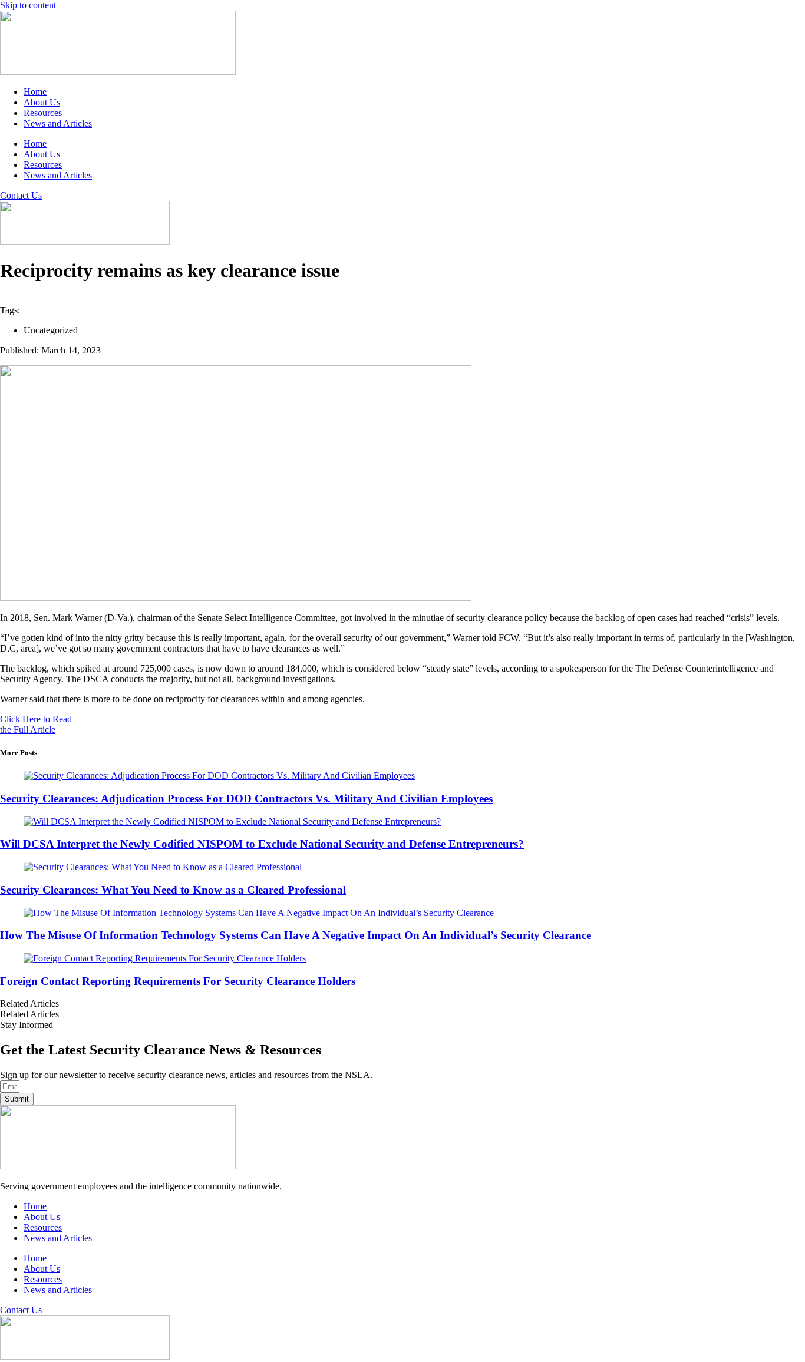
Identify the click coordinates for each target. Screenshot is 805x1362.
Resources (43, 113)
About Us (42, 102)
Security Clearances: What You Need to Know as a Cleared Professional (173, 890)
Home (35, 92)
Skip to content (28, 5)
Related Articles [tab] (29, 1004)
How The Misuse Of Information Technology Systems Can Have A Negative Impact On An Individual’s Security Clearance (295, 935)
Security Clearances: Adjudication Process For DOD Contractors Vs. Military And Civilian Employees (246, 798)
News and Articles (58, 123)
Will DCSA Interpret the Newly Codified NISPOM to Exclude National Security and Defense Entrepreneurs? (262, 844)
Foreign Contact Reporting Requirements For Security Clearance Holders (177, 981)
